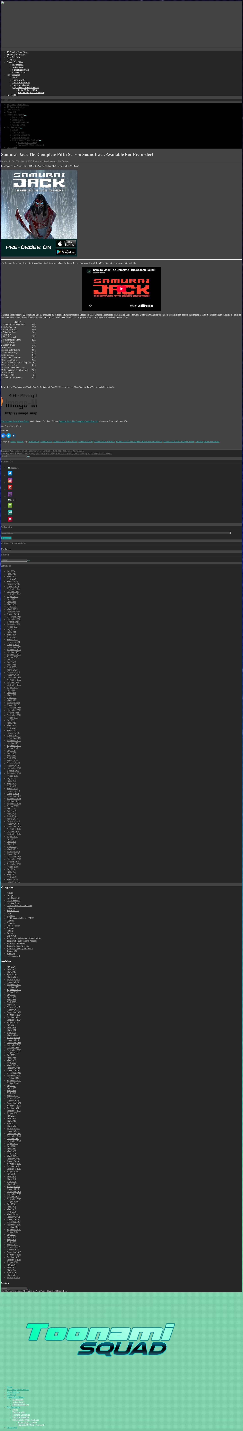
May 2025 (11, 604)
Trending (11, 953)
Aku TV (7, 335)
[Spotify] (10, 508)
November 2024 (14, 619)
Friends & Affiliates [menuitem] (15, 1397)
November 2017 (14, 829)
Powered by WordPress (34, 1291)
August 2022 (12, 687)
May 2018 (11, 814)
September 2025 (14, 594)
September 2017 (14, 834)
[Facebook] (13, 468)
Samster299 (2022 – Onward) (31, 92)
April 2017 (11, 846)
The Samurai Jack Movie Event (15, 421)
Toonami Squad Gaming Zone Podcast (24, 938)
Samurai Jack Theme (12, 377)
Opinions (11, 915)
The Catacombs (10, 337)
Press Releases (13, 57)
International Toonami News (19, 905)
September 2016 (14, 864)
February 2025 (13, 611)
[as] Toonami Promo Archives (25, 87)
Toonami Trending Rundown (20, 948)
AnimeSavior (18, 67)
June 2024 (11, 632)
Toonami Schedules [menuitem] (21, 1415)
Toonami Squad (8, 100)
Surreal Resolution (20, 70)
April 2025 (11, 606)
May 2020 (11, 755)
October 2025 (13, 591)
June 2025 (11, 601)
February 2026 (13, 584)
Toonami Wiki (18, 80)
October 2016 (13, 862)
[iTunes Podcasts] (10, 496)
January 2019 (13, 793)
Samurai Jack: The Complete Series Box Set (78, 421)
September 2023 (14, 654)
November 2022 (14, 680)
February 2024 (13, 642)
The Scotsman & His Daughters (17, 362)
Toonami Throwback (16, 943)
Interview (11, 908)
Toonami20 (12, 951)
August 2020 (12, 748)
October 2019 (13, 771)
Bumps (10, 895)
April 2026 (11, 579)
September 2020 (14, 745)
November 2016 (14, 859)
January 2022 (13, 705)
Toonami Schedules (21, 82)
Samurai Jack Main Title (14, 324)
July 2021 (11, 720)
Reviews (10, 933)
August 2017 (12, 836)
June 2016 (11, 872)
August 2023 (12, 657)
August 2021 (12, 718)
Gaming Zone (13, 903)
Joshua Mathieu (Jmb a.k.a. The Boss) (50, 161)
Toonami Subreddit (20, 85)
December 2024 (14, 617)
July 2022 (11, 690)
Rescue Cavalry (10, 352)
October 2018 (13, 801)
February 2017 (13, 851)
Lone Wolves (9, 342)
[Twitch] (12, 500)
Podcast (10, 920)
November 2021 (14, 710)
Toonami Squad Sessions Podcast (21, 941)
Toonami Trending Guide (18, 946)
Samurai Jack (46, 441)
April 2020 (11, 758)
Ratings (10, 931)
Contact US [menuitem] (12, 1427)
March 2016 (12, 879)
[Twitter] (10, 475)
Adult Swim (33, 441)
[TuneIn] (10, 515)
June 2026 (11, 574)
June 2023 (11, 662)
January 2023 (13, 675)
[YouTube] (10, 489)
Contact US (12, 95)
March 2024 (12, 639)
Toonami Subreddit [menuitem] (20, 1417)
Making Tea (8, 372)
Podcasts (10, 923)
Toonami (199, 441)
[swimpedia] (17, 65)
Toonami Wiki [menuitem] (18, 1412)
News (13, 441)
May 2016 (11, 874)
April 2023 (11, 667)
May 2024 (11, 634)
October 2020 (13, 743)
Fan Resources (13, 75)
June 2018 (11, 811)
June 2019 (11, 781)
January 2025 (13, 614)
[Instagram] (10, 482)
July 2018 (11, 808)
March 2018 (12, 819)
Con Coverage (13, 898)
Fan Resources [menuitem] (13, 1407)
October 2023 (13, 652)
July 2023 (11, 659)
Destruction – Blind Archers (15, 370)
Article (10, 893)
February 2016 (13, 882)
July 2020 (11, 750)
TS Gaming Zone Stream (18, 52)
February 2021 (13, 733)
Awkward (7, 347)
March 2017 (12, 849)
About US (11, 60)
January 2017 (13, 854)
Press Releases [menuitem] (13, 1392)
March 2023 (12, 670)
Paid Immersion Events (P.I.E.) (20, 918)
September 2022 (14, 685)
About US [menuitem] (11, 1394)
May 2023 (11, 665)
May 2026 (11, 576)
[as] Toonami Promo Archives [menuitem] (25, 1420)
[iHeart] (10, 522)
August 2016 (12, 867)
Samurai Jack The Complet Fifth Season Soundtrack (139, 441)
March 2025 (12, 609)
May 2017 (11, 844)
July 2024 (11, 629)
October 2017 (13, 831)
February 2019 (13, 791)
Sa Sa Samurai (9, 327)
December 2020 (14, 738)
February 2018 (13, 821)
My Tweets (6, 549)
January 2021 (13, 735)
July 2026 (11, 571)
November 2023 (14, 649)
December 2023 (14, 647)
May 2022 (11, 695)
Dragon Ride (9, 375)
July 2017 (11, 839)
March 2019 (12, 788)
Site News (11, 936)
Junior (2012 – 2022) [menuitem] (27, 1422)
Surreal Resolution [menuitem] (20, 1404)
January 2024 (13, 644)
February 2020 (13, 763)
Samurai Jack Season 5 (104, 441)
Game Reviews (13, 900)
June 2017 (11, 841)
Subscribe (6, 538)
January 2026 (13, 586)
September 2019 (14, 773)
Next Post (56, 453)
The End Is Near (10, 365)
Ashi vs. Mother (10, 360)
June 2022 (11, 692)
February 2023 (13, 672)
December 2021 (14, 707)
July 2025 (11, 599)
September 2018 (14, 803)
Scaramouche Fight (12, 340)
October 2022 (13, 682)
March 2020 (12, 760)
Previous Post (42, 451)
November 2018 (14, 798)
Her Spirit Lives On (12, 357)
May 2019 (11, 783)
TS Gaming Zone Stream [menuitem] (18, 1389)
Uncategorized (13, 956)
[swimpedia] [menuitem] (17, 1399)
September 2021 (14, 715)
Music (15, 77)
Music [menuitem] (15, 1410)
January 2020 (13, 766)
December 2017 (14, 826)
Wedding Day (9, 332)
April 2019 (11, 786)
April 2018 (11, 816)
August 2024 (12, 627)
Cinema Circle (18, 72)
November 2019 (14, 768)
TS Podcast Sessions (16, 54)
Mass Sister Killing (11, 350)
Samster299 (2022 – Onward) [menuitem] (31, 1425)
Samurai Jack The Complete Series (178, 441)
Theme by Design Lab (57, 1291)
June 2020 (11, 753)
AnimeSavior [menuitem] (18, 1402)
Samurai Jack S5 (85, 441)
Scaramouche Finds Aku (14, 367)
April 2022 (11, 697)
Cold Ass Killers (10, 329)
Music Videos (13, 910)
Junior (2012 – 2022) (27, 90)
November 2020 (14, 740)
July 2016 (11, 869)
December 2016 (14, 856)
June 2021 (11, 723)
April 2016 (11, 877)
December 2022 (14, 677)
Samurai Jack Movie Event (65, 441)
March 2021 (12, 730)
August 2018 (12, 806)
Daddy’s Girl (9, 345)
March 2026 (12, 581)
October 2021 (13, 713)
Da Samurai (8, 355)
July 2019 (11, 778)
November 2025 (14, 589)
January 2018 (13, 824)
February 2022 (13, 702)
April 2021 (11, 728)
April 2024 (11, 637)
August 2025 (12, 596)
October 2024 (13, 622)
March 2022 (12, 700)
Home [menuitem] (9, 1387)
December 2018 (14, 796)
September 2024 (14, 624)
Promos (20, 441)
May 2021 (11, 725)
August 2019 (12, 776)
